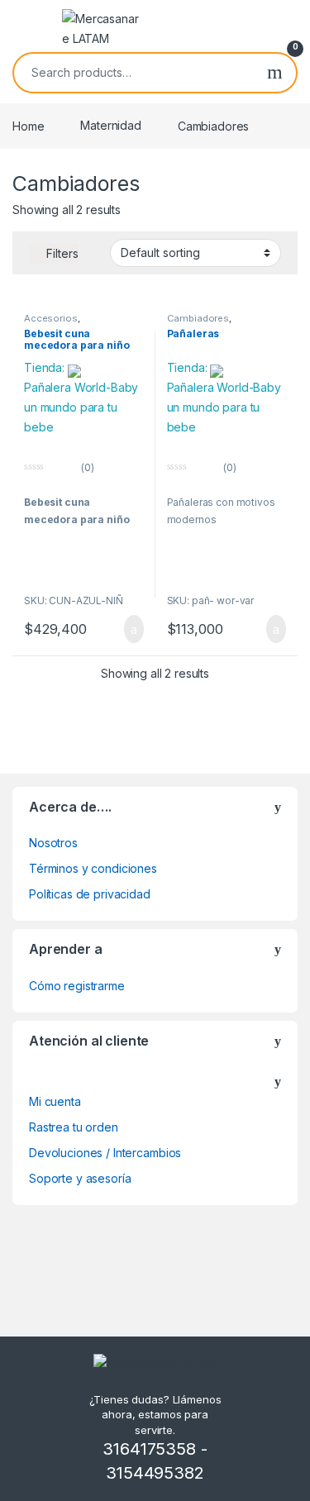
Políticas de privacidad (89, 894)
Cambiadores (198, 318)
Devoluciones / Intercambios (105, 1153)
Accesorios (51, 318)
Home (28, 125)
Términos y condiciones (93, 868)
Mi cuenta (55, 1101)
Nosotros (53, 843)
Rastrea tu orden (73, 1127)
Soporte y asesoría (80, 1178)
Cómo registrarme (77, 986)
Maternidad (110, 125)
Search (275, 73)
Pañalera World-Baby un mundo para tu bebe (81, 407)
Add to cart (133, 629)
